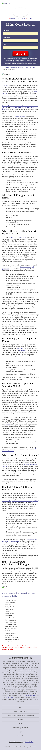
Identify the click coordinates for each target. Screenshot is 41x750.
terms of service (31, 695)
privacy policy (10, 697)
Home (29, 19)
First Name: (6, 30)
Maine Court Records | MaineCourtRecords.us (20, 12)
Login (23, 19)
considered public (19, 117)
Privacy (20, 719)
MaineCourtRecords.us (10, 58)
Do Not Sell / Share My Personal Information (20, 715)
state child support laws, (18, 237)
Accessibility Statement (20, 727)
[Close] (37, 3)
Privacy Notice (31, 63)
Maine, (6, 85)
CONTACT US (14, 19)
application (22, 350)
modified (7, 425)
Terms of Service (20, 63)
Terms (20, 723)
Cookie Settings (29, 742)
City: (4, 45)
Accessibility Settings (15, 742)
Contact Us (20, 736)
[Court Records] (3, 67)
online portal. (20, 348)
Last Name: (6, 37)
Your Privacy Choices (20, 711)
